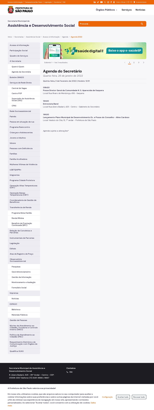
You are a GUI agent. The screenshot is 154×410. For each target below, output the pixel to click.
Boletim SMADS (17, 77)
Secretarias (19, 37)
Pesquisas (16, 267)
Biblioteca (16, 309)
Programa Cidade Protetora (22, 180)
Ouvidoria (57, 2)
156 (64, 2)
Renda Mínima (18, 218)
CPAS (14, 106)
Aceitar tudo (123, 397)
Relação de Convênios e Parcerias (21, 231)
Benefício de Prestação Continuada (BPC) (22, 224)
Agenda (65, 37)
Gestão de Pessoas (18, 320)
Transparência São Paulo (33, 2)
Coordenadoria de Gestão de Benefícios (23, 201)
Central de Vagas (19, 88)
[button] (143, 62)
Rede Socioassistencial (20, 111)
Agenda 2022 (76, 37)
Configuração (107, 397)
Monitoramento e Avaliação (23, 282)
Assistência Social (33, 37)
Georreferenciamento (21, 272)
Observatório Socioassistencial (18, 260)
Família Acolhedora (18, 159)
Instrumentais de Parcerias (22, 238)
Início (10, 37)
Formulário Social (19, 287)
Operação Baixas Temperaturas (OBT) (19, 194)
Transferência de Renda (20, 207)
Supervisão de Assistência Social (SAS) (23, 99)
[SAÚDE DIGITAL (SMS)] (94, 50)
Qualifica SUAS (17, 351)
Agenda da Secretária (21, 72)
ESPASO (13, 304)
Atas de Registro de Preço (21, 254)
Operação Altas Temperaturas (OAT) (23, 186)
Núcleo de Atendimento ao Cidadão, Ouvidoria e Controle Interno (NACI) (24, 327)
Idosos (13, 143)
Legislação (48, 2)
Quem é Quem (18, 67)
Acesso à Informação (51, 37)
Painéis (13, 116)
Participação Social (19, 50)
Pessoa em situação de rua (22, 122)
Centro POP (17, 93)
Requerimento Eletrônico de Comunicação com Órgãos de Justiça (23, 344)
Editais (13, 248)
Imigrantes (14, 175)
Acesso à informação (15, 2)
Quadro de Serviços (19, 56)
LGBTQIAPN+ (15, 169)
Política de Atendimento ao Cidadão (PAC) (22, 336)
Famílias (13, 153)
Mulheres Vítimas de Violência (23, 164)
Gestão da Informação (21, 277)
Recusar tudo (139, 397)
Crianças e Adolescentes (21, 132)
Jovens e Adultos (18, 138)
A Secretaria (15, 61)
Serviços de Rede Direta (21, 82)
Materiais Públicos (20, 315)
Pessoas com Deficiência (21, 148)
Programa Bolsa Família (22, 213)
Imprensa (14, 293)
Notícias (15, 298)
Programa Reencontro (20, 127)
